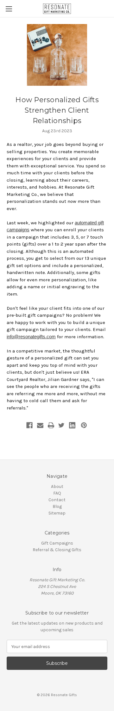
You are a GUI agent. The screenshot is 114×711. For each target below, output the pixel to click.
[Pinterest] (84, 425)
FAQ (57, 493)
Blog (57, 506)
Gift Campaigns (57, 543)
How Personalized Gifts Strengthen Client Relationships (57, 110)
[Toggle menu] (8, 8)
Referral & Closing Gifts (57, 549)
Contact (57, 499)
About (57, 486)
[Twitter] (61, 425)
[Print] (51, 425)
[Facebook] (29, 425)
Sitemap (57, 513)
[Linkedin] (72, 425)
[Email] (40, 425)
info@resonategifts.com (31, 336)
